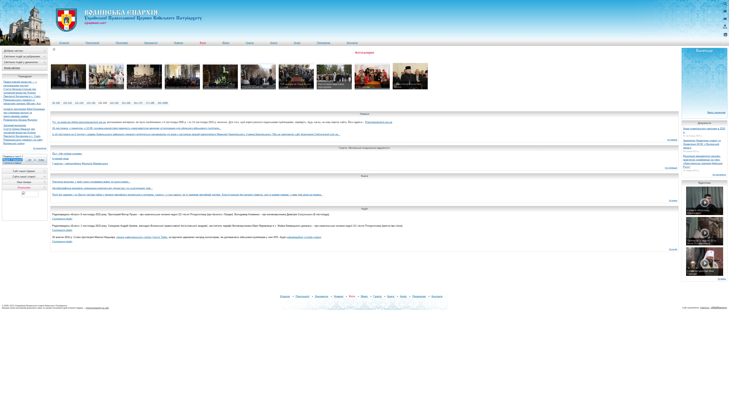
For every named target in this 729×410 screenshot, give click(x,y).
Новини (178, 42)
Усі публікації (671, 168)
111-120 (79, 103)
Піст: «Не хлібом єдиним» (67, 153)
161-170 (138, 103)
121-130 (91, 103)
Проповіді (122, 42)
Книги (273, 42)
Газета (250, 42)
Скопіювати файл (62, 218)
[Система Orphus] (24, 159)
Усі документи (719, 174)
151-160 (126, 103)
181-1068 (163, 103)
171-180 (150, 103)
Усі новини (672, 140)
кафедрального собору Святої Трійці (146, 237)
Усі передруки (39, 148)
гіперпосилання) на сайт (97, 308)
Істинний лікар (60, 158)
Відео (225, 42)
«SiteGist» (704, 308)
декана (120, 237)
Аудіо (297, 42)
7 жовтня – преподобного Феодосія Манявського (80, 163)
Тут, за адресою (61, 122)
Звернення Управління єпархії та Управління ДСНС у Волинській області (702, 144)
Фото (203, 42)
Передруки (323, 42)
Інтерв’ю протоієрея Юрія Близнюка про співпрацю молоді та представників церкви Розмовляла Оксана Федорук (24, 114)
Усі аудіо (673, 249)
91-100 (56, 103)
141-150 (114, 103)
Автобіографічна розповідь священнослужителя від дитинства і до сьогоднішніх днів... (102, 188)
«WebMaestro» (719, 307)
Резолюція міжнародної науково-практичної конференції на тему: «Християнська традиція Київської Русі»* (703, 161)
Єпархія (64, 42)
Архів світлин (12, 67)
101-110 (67, 103)
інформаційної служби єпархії (304, 237)
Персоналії (92, 42)
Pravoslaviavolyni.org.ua (378, 122)
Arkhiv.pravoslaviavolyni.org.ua (88, 122)
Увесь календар (716, 112)
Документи (151, 42)
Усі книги (673, 200)
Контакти (352, 42)
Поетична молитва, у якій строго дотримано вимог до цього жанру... (91, 181)
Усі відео (722, 279)
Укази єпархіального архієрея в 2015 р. (704, 130)
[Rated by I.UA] (30, 196)
